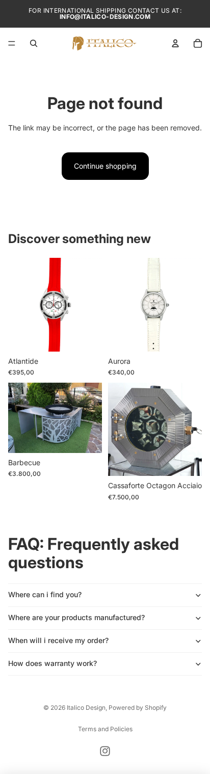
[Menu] (11, 43)
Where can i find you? (45, 594)
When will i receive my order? (58, 640)
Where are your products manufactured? (76, 617)
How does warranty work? (52, 663)
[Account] (175, 43)
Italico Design (86, 707)
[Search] (33, 43)
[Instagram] (105, 751)
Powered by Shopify (138, 707)
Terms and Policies (105, 729)
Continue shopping (105, 166)
